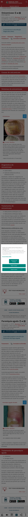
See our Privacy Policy (6, 256)
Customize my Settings (14, 261)
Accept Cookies (14, 269)
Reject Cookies (14, 265)
